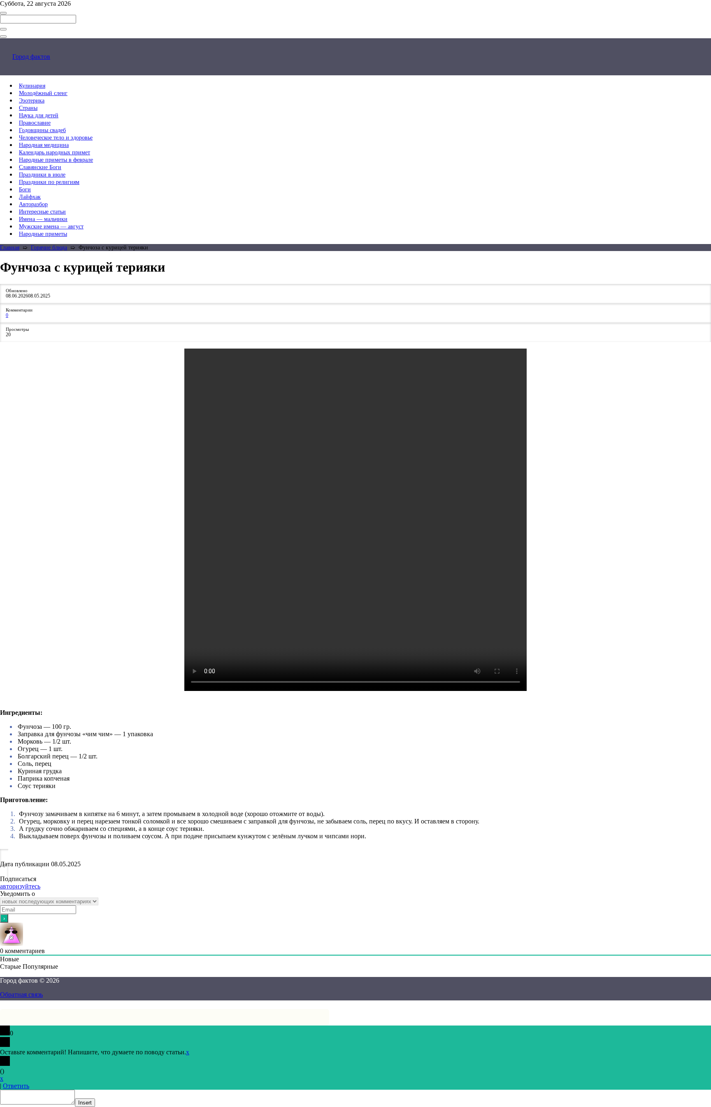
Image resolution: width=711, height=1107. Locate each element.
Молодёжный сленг (43, 93)
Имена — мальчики (43, 219)
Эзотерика (31, 101)
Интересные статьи (42, 212)
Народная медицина (44, 145)
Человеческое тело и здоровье (56, 138)
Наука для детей (38, 115)
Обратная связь (21, 994)
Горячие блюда (49, 247)
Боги (25, 189)
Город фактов (31, 56)
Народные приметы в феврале (56, 160)
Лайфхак (30, 197)
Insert (85, 1103)
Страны (28, 108)
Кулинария (32, 86)
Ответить (16, 1085)
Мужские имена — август (51, 226)
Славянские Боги (40, 167)
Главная (9, 247)
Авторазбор (33, 204)
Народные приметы (43, 234)
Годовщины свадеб (42, 130)
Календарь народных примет (54, 152)
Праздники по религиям (49, 182)
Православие (35, 123)
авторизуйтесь (20, 886)
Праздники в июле (42, 175)
